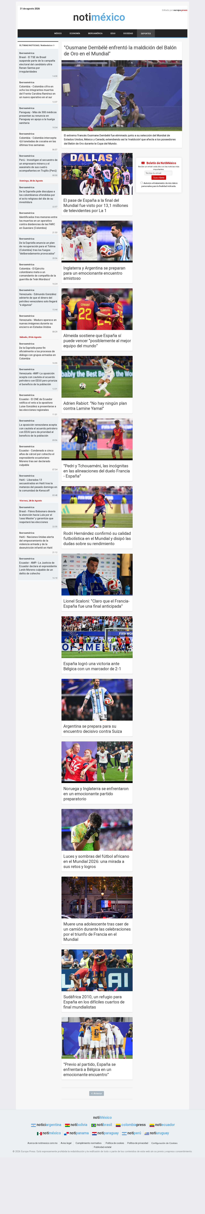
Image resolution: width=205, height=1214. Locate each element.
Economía (75, 33)
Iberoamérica (95, 33)
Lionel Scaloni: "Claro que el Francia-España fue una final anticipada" (96, 603)
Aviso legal (66, 1143)
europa (180, 10)
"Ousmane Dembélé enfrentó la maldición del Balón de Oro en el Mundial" (120, 50)
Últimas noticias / (35, 45)
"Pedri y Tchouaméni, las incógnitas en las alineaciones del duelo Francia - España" (96, 471)
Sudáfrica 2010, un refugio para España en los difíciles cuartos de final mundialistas (93, 1002)
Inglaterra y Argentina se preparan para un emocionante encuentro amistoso (94, 273)
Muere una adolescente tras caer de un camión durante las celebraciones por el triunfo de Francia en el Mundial (97, 932)
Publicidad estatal (102, 1147)
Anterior (98, 1093)
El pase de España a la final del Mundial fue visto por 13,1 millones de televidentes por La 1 (95, 205)
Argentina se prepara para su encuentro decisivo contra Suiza (92, 729)
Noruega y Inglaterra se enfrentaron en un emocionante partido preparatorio (96, 794)
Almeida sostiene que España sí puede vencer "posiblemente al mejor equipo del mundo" (97, 341)
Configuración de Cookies (164, 1143)
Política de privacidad (137, 1143)
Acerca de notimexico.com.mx (42, 1143)
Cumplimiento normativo (89, 1143)
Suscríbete (158, 177)
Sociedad (128, 33)
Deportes (146, 33)
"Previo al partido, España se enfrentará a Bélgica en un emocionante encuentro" (89, 1069)
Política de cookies (115, 1143)
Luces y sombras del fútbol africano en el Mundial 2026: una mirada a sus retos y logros (96, 861)
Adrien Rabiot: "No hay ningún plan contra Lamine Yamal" (95, 406)
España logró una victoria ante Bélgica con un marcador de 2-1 (92, 666)
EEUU (113, 33)
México (58, 33)
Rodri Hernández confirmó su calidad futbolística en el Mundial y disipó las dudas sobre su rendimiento (97, 539)
